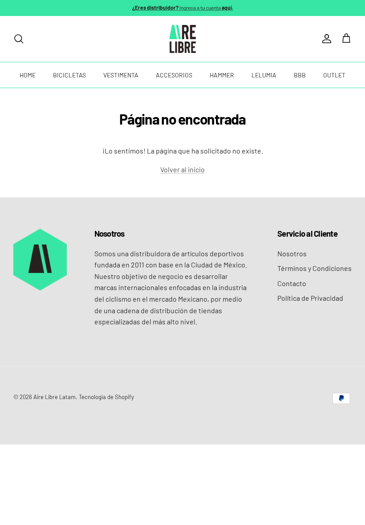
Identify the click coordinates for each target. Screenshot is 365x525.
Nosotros (292, 253)
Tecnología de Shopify (106, 396)
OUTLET (334, 75)
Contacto (291, 283)
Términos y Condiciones (314, 268)
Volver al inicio (182, 169)
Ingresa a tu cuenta (182, 7)
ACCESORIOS (174, 75)
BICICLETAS (69, 75)
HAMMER (222, 75)
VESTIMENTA (120, 75)
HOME (28, 75)
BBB (300, 75)
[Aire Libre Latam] (182, 39)
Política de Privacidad (310, 298)
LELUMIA (263, 75)
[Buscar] (18, 38)
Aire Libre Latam (54, 396)
